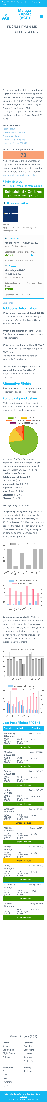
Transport (8, 1067)
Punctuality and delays (14, 139)
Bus (4, 1071)
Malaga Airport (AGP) (24, 14)
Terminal (28, 1042)
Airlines (6, 1057)
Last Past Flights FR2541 (15, 143)
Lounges (28, 1053)
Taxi (5, 1078)
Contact (39, 1094)
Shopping (28, 1060)
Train (5, 1074)
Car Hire (28, 1046)
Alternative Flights (11, 136)
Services (28, 1057)
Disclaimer (30, 1094)
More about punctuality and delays (20, 175)
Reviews (28, 1071)
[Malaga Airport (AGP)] (6, 16)
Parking (27, 1067)
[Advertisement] (23, 62)
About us (23, 1097)
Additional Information (14, 132)
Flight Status (9, 129)
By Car (6, 1085)
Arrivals (6, 1046)
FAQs (26, 1064)
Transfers (7, 1082)
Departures (8, 1049)
